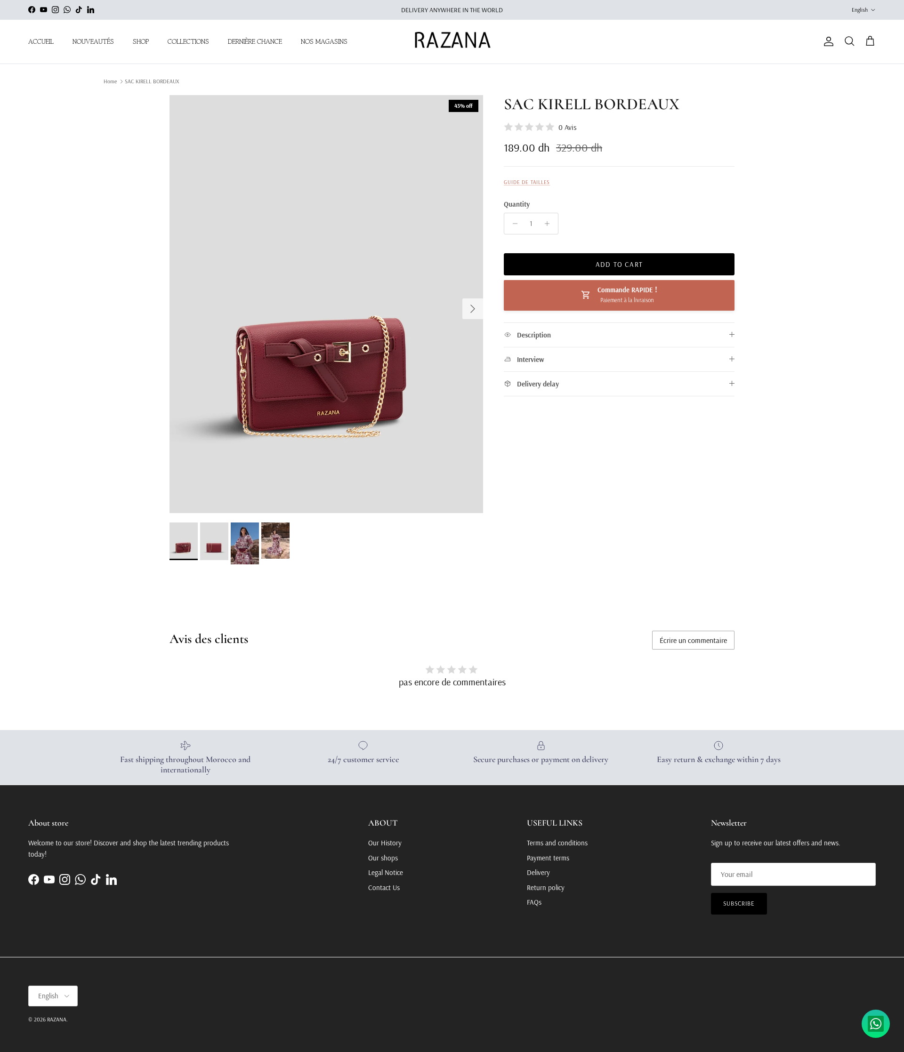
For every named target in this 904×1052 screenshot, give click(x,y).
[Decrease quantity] (512, 223)
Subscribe (739, 903)
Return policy (546, 887)
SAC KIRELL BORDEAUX (152, 81)
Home (110, 81)
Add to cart (619, 264)
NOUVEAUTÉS (93, 41)
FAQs (534, 902)
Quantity (517, 204)
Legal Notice (385, 872)
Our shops (383, 857)
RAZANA (56, 1019)
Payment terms (548, 857)
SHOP (141, 41)
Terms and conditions (557, 842)
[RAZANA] (452, 41)
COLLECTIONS (188, 41)
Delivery (538, 872)
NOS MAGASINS (324, 41)
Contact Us (384, 887)
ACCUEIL (41, 41)
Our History (385, 842)
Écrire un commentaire (693, 640)
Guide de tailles (527, 182)
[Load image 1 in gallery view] (326, 304)
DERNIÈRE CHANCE (255, 41)
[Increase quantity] (549, 223)
